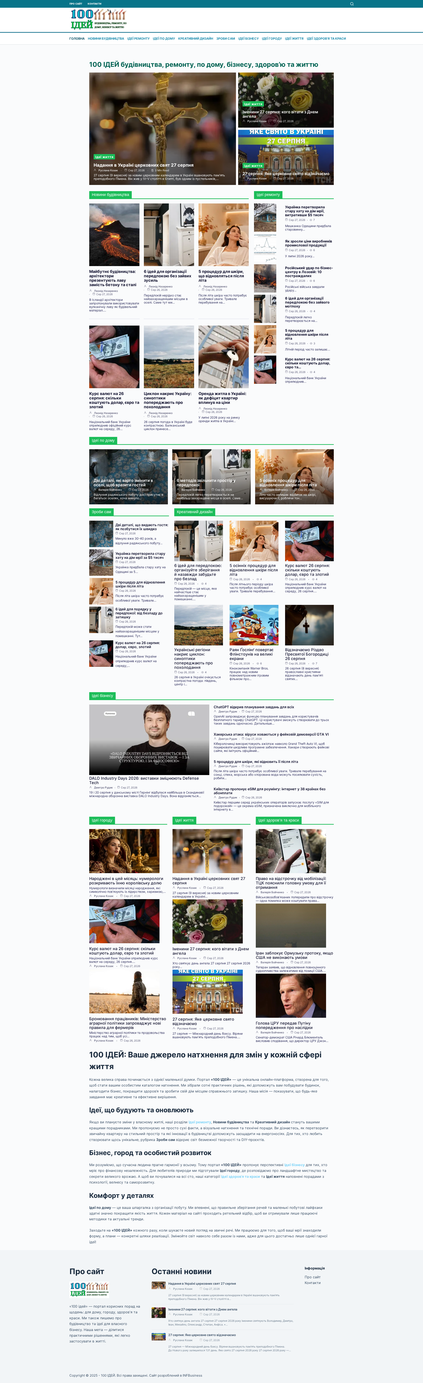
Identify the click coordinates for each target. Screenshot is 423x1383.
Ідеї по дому (164, 38)
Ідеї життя (294, 38)
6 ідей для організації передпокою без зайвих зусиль (167, 276)
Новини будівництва (106, 38)
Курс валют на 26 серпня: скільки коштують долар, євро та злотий (114, 400)
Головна (77, 38)
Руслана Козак (108, 170)
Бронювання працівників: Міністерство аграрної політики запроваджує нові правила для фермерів (127, 1023)
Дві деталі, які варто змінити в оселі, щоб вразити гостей (123, 482)
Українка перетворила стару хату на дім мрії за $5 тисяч (140, 555)
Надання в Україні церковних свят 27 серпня (144, 165)
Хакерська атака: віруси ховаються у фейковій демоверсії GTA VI (271, 734)
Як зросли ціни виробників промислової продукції (308, 243)
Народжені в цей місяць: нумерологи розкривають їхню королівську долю (126, 880)
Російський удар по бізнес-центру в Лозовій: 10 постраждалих (309, 272)
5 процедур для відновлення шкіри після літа (306, 334)
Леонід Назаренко (106, 291)
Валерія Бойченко (110, 489)
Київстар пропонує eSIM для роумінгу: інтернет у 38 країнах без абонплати (269, 791)
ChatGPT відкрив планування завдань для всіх (254, 707)
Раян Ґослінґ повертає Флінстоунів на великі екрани (252, 654)
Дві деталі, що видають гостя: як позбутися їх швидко (141, 527)
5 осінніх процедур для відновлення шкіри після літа (288, 482)
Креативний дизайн (195, 38)
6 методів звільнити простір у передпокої (206, 482)
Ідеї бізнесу (248, 38)
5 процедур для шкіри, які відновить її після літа (256, 761)
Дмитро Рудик (103, 787)
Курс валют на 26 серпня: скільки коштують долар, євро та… (307, 363)
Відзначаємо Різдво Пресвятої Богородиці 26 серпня (306, 654)
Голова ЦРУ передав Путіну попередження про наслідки (284, 1025)
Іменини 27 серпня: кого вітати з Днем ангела (280, 114)
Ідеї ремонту (138, 38)
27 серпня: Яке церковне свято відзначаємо (286, 173)
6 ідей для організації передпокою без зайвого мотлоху (307, 302)
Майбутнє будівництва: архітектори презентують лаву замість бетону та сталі (112, 278)
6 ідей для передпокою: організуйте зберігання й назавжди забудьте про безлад (198, 572)
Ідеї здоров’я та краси (326, 38)
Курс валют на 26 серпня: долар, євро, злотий (137, 645)
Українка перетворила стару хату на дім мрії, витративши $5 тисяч (305, 211)
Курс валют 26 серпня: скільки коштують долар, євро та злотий (307, 570)
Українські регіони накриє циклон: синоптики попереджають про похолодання (193, 658)
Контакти (94, 3)
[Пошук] (352, 4)
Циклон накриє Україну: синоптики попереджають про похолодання (167, 400)
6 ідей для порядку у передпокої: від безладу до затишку (139, 613)
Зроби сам (225, 38)
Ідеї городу (272, 38)
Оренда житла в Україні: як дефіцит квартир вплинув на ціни (222, 398)
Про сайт (75, 3)
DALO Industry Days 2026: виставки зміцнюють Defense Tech (144, 780)
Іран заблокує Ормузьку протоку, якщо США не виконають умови (294, 955)
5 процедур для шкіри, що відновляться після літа (221, 276)
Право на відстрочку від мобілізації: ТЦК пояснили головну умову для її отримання (291, 883)
